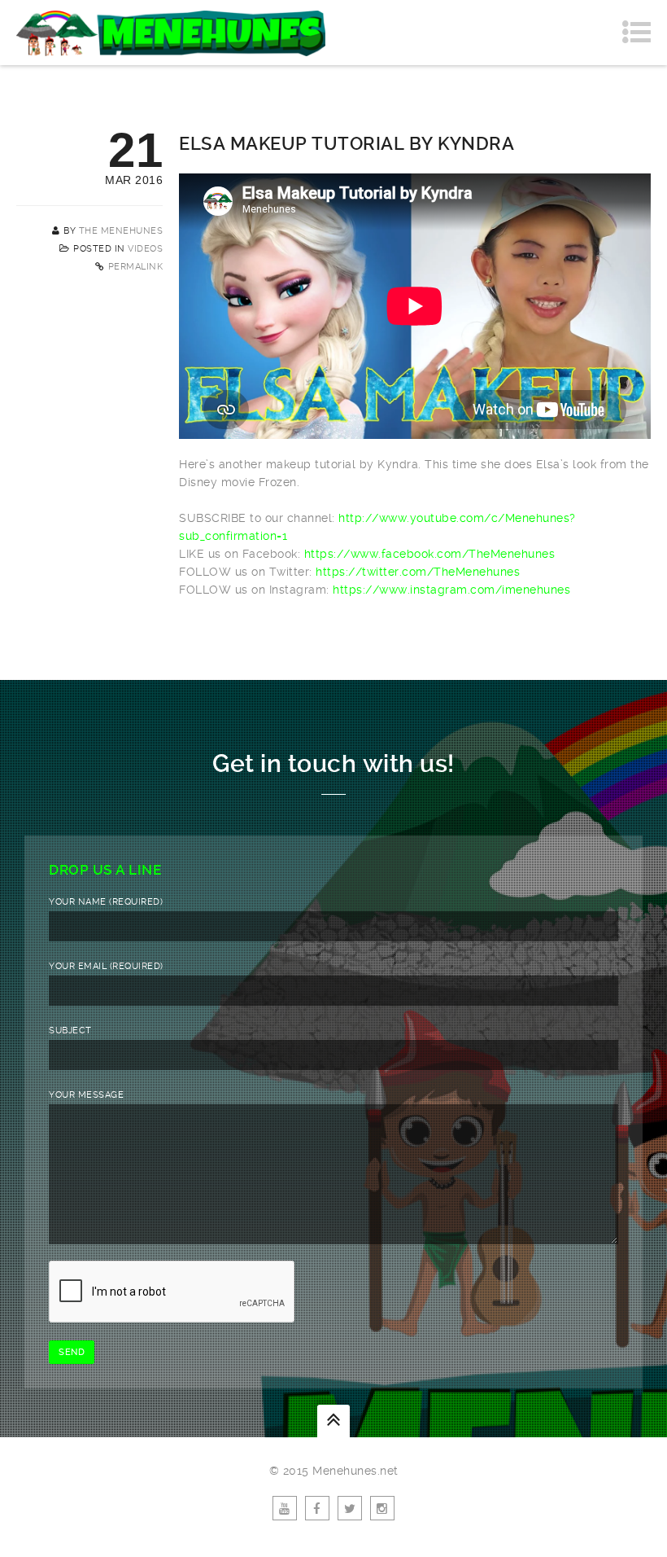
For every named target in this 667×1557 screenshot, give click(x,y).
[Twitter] (350, 1508)
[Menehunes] (170, 32)
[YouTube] (284, 1508)
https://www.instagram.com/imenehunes (451, 589)
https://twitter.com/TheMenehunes (418, 571)
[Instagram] (382, 1508)
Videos (145, 248)
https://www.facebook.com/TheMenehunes (430, 553)
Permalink (135, 266)
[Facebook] (317, 1508)
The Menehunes (121, 231)
